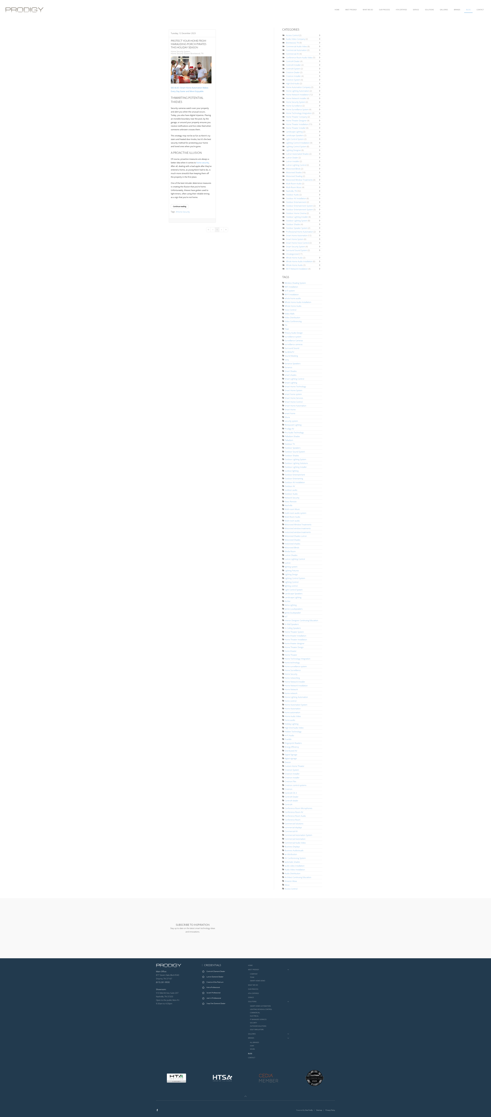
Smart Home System (295, 239)
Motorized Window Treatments (299, 180)
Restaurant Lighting (293, 425)
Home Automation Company (298, 87)
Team (252, 977)
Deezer (288, 762)
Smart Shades (291, 371)
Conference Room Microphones (298, 808)
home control (290, 701)
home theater (291, 651)
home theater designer (294, 643)
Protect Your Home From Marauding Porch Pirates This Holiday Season (188, 44)
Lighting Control (291, 582)
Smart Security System (295, 246)
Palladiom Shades (292, 436)
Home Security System (180, 51)
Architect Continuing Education (298, 877)
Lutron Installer (292, 161)
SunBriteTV (289, 352)
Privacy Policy (330, 1110)
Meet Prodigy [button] (351, 9)
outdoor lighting (292, 471)
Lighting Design (291, 574)
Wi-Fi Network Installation (297, 268)
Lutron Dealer (292, 157)
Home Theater (291, 655)
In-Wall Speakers (292, 624)
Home (337, 9)
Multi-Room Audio (294, 183)
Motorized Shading (294, 176)
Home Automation (293, 708)
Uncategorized (292, 254)
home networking (292, 678)
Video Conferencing (293, 321)
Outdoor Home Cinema (296, 213)
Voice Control (290, 310)
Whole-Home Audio (294, 265)
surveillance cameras (294, 344)
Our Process (384, 9)
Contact (480, 9)
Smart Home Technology (295, 386)
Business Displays (292, 846)
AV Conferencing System (295, 858)
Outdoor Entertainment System (299, 205)
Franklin (288, 739)
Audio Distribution (292, 873)
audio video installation (294, 865)
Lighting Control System (296, 146)
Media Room (290, 551)
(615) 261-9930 (163, 982)
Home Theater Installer (296, 128)
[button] (245, 1096)
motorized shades (292, 543)
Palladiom (289, 440)
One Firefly (309, 1110)
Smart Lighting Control (294, 379)
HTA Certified (401, 9)
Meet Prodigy (253, 969)
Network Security (292, 497)
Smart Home (290, 409)
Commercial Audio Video (296, 46)
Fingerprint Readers (293, 743)
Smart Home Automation (297, 235)
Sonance (288, 367)
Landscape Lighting (294, 131)
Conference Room (292, 819)
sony (287, 359)
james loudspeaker (293, 612)
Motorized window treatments (298, 528)
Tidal (287, 329)
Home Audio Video (293, 716)
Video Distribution (292, 317)
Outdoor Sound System (295, 451)
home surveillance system (296, 666)
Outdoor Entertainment (296, 202)
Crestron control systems (295, 785)
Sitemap (319, 1110)
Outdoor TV (290, 444)
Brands (251, 1038)
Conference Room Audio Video (299, 57)
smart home (290, 413)
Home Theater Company (296, 117)
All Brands (254, 1042)
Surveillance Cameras (294, 340)
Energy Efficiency (292, 747)
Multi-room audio (292, 520)
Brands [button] (457, 9)
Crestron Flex (290, 781)
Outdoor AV (290, 486)
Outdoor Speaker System (297, 228)
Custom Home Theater (294, 766)
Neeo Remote (291, 501)
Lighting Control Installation (298, 142)
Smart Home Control (294, 402)
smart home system (293, 394)
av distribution (291, 854)
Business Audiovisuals (294, 850)
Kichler (288, 601)
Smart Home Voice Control (297, 243)
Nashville (288, 505)
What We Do (368, 9)
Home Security (183, 211)
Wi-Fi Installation (292, 294)
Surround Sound (292, 348)
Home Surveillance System (297, 109)
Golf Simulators (257, 1029)
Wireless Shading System (295, 283)
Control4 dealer (291, 800)
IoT (286, 616)
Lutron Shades (291, 555)
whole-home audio (293, 298)
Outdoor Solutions (258, 1026)
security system (291, 421)
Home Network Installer (296, 98)
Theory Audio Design (294, 333)
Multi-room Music (292, 509)
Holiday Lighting (291, 724)
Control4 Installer (293, 65)
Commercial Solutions (294, 823)
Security (253, 1023)
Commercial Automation (296, 50)
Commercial (255, 1013)
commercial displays (293, 827)
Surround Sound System (297, 250)
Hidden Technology (293, 731)
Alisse (287, 885)
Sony (252, 1046)
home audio (290, 720)
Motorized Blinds (293, 168)
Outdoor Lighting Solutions (296, 463)
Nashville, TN (291, 191)
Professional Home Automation (299, 231)
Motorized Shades (294, 172)
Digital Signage (291, 754)
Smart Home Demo (257, 981)
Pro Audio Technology (294, 432)
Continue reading (179, 206)
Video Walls (289, 313)
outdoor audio (291, 490)
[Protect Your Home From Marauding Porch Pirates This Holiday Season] (191, 69)
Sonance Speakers (292, 363)
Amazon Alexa (291, 881)
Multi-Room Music (294, 187)
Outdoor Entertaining (294, 478)
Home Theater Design (294, 647)
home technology (292, 662)
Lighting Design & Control (261, 1009)
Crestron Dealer (293, 72)
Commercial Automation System (298, 835)
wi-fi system (290, 290)
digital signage (291, 758)
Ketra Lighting (291, 605)
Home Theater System (294, 632)
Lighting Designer (293, 150)
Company (254, 974)
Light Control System (295, 139)
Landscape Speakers (295, 135)
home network (291, 693)
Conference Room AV (294, 812)
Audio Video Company (296, 39)
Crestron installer (292, 777)
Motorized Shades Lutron (296, 536)
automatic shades (292, 862)
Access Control (292, 35)
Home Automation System (296, 704)
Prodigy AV (289, 428)
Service (416, 9)
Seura (252, 1049)
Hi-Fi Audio (289, 735)
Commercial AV (292, 54)
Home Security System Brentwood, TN (187, 53)
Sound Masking (291, 356)
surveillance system (293, 336)
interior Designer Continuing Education (301, 620)
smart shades (290, 375)
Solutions (252, 1001)
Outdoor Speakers (292, 448)
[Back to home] (25, 9)
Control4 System (293, 68)
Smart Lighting (291, 382)
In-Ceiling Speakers (293, 628)
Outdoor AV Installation (296, 198)
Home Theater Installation (297, 124)
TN (286, 325)
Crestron (288, 789)
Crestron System (293, 79)
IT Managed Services (258, 1019)
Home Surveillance (294, 105)
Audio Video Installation (295, 869)
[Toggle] (320, 35)
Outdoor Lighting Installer (297, 217)
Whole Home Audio (294, 257)
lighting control (291, 586)
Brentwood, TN (292, 42)
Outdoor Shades (293, 224)
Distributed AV (291, 750)
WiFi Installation (291, 287)
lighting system (291, 566)
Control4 (288, 804)
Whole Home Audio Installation (299, 261)
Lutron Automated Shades (297, 154)
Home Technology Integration (299, 113)
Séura (287, 417)
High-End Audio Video (294, 727)
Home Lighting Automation (297, 91)
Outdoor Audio (292, 194)
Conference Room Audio (295, 816)
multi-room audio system (295, 513)
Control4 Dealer (293, 61)
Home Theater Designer (296, 120)
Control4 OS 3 (291, 793)
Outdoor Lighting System (296, 220)
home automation (292, 712)
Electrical (254, 1016)
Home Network (291, 689)
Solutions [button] (429, 9)
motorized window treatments (298, 532)
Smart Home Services (294, 398)
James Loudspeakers (294, 609)
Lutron (288, 563)
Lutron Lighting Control (296, 165)
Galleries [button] (444, 9)
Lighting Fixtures (292, 570)
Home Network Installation (297, 94)
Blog (468, 9)
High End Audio (292, 83)
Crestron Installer (293, 76)
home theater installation (295, 635)
